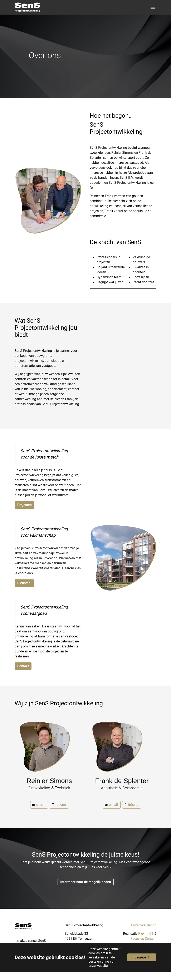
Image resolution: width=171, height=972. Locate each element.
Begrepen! (142, 957)
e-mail (40, 805)
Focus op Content (143, 939)
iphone (61, 805)
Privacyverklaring (143, 925)
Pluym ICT (145, 934)
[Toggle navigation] (152, 7)
